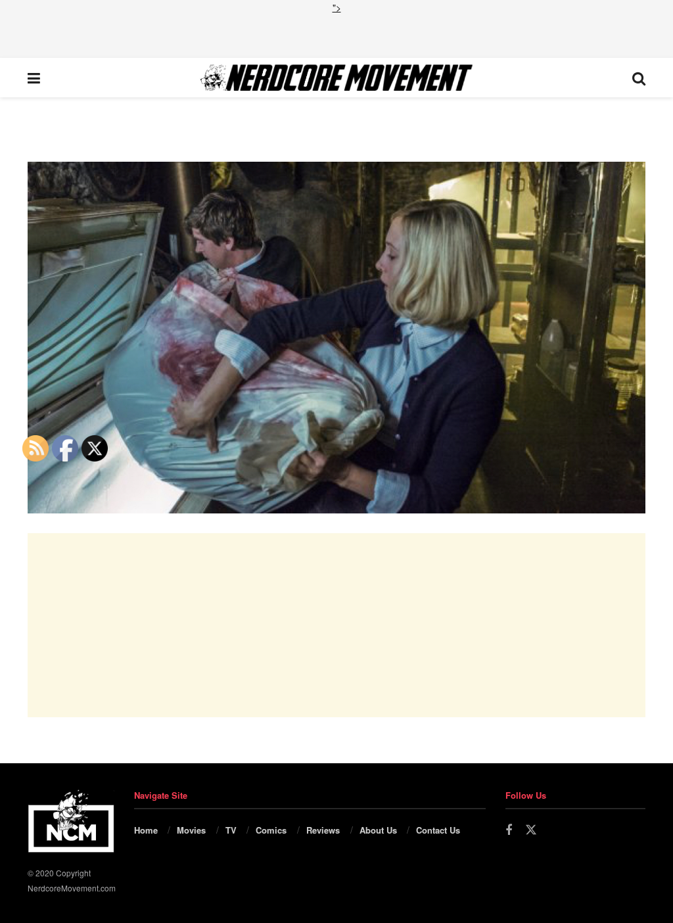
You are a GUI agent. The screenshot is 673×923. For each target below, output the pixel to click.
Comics (271, 830)
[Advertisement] (336, 34)
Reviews (323, 830)
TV (231, 830)
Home (146, 830)
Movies (191, 830)
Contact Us (438, 830)
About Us (378, 830)
